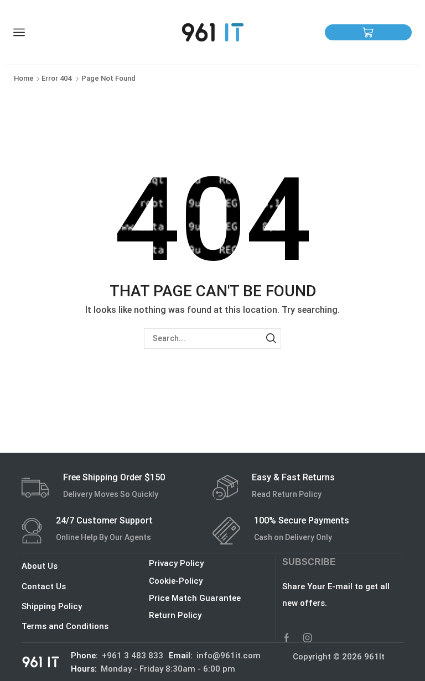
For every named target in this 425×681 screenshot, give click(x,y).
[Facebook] (286, 637)
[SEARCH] (271, 338)
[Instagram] (307, 637)
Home (24, 78)
